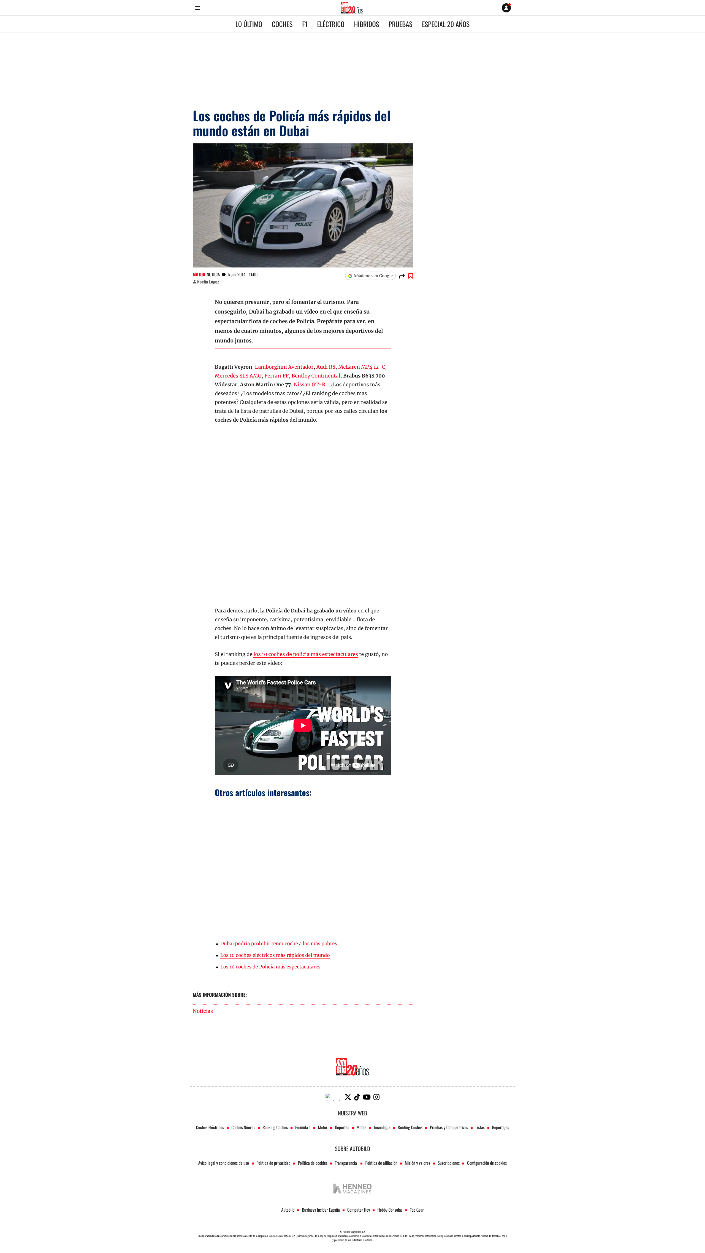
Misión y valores (417, 1163)
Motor (199, 274)
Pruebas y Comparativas (449, 1127)
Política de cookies (313, 1163)
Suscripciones (449, 1163)
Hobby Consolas (389, 1209)
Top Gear (417, 1209)
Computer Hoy (358, 1209)
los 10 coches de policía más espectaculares (305, 654)
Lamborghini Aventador (284, 367)
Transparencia (346, 1163)
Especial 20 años (446, 24)
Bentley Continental (316, 376)
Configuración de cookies (487, 1163)
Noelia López (208, 281)
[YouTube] (367, 1097)
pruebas (401, 24)
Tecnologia (382, 1127)
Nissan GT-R (310, 384)
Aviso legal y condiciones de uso (223, 1163)
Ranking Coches (275, 1127)
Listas (479, 1127)
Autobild (287, 1209)
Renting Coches (410, 1127)
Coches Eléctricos (210, 1127)
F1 (304, 24)
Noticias (203, 1011)
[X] (348, 1097)
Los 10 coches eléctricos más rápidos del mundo (275, 955)
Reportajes (500, 1127)
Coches (282, 24)
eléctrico (331, 24)
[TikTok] (357, 1097)
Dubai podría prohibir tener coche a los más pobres (278, 944)
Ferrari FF (276, 376)
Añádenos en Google (373, 275)
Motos (361, 1127)
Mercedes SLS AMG (238, 376)
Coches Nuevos (243, 1127)
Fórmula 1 (303, 1127)
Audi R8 (325, 367)
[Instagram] (376, 1097)
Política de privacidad (273, 1163)
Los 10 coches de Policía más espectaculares (270, 967)
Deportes (342, 1127)
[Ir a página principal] (352, 8)
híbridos (366, 24)
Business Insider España (321, 1209)
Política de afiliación (381, 1163)
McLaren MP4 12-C (361, 367)
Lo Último (248, 24)
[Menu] (197, 7)
